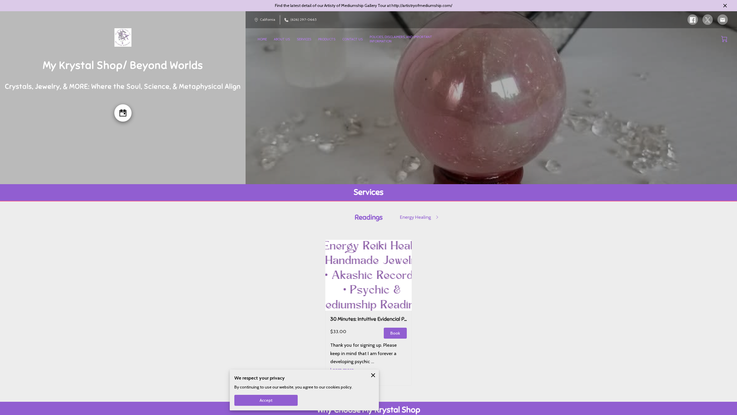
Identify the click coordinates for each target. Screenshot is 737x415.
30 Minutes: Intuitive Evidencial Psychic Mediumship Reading (398, 319)
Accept (266, 400)
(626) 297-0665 (303, 20)
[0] (724, 39)
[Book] (123, 113)
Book (395, 333)
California (267, 20)
